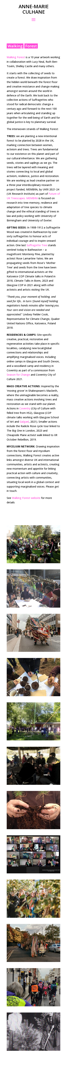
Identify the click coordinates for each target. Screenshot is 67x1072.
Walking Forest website (26, 498)
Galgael (24, 421)
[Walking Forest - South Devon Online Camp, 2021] (33, 872)
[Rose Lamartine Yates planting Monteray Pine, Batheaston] (33, 1049)
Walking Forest (16, 57)
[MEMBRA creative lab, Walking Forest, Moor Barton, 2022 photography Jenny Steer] (33, 784)
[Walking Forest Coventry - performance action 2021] (33, 917)
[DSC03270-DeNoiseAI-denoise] (33, 961)
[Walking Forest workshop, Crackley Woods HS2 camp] (33, 695)
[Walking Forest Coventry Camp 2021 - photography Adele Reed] (33, 739)
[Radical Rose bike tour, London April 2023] (33, 1005)
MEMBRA (32, 198)
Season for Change (18, 374)
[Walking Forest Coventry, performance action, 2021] (33, 562)
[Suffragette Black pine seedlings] (33, 828)
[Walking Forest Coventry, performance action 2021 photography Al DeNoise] (33, 651)
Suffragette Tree (37, 245)
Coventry (24, 408)
